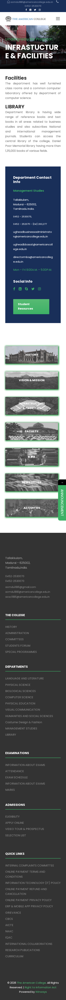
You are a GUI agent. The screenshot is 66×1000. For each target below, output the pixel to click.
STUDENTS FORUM (17, 646)
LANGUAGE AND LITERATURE (24, 678)
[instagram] (40, 10)
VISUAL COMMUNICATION (22, 710)
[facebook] (26, 10)
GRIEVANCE (13, 913)
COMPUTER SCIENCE (19, 697)
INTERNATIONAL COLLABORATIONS (28, 944)
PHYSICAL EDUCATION (20, 703)
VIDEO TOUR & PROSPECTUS (24, 829)
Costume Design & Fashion (23, 722)
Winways (41, 992)
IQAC (8, 937)
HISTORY (11, 627)
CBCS (9, 919)
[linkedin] (30, 10)
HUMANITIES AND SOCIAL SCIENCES (29, 716)
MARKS (10, 790)
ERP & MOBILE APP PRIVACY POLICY (29, 906)
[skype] (26, 289)
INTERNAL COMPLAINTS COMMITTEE (29, 865)
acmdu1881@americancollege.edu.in (27, 592)
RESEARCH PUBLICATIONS (22, 950)
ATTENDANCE (14, 771)
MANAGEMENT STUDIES (21, 728)
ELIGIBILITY (12, 817)
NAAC (9, 931)
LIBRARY (10, 735)
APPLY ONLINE (14, 823)
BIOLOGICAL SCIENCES (20, 691)
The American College (31, 983)
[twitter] (35, 10)
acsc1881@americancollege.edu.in (27, 597)
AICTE (9, 925)
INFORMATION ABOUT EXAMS (25, 765)
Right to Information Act (40, 987)
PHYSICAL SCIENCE (17, 685)
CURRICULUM (14, 956)
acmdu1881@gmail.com (20, 587)
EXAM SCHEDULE (16, 777)
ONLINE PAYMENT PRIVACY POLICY (28, 900)
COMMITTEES (14, 639)
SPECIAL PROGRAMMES (21, 652)
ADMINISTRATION (17, 633)
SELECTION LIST (15, 835)
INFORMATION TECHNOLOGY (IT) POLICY (33, 883)
